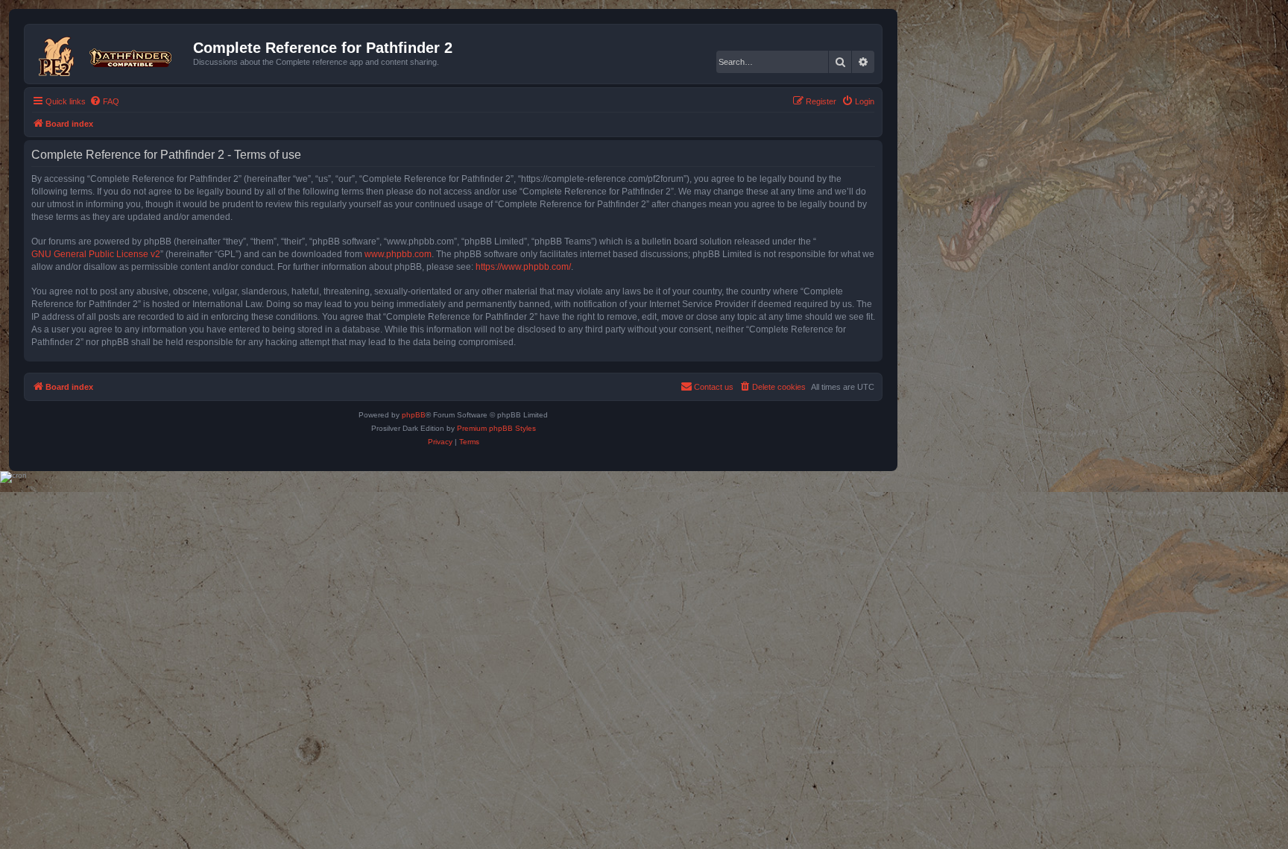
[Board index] (110, 53)
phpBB (414, 415)
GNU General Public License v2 (95, 254)
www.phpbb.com (398, 254)
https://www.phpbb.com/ (523, 267)
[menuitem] (104, 101)
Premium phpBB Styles (496, 428)
